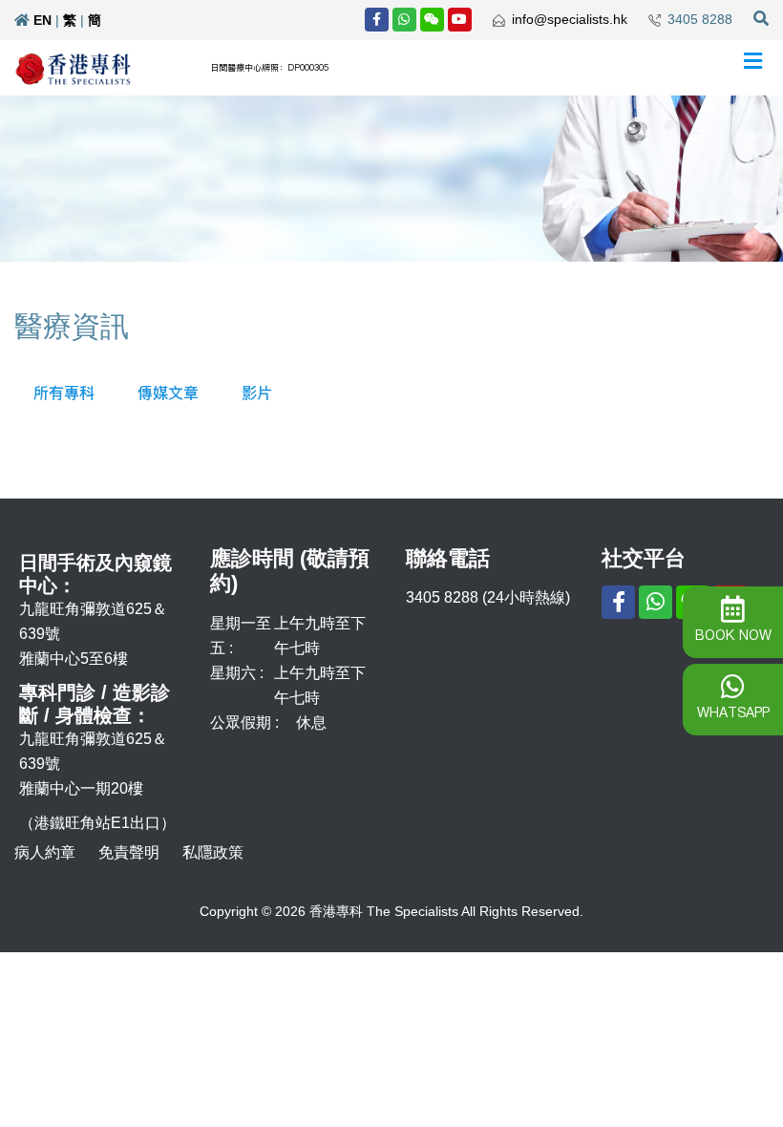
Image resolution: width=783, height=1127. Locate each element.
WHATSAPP (733, 712)
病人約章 (44, 852)
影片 (257, 392)
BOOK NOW (733, 635)
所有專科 (64, 392)
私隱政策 (212, 852)
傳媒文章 (168, 392)
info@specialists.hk (569, 19)
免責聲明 (128, 852)
